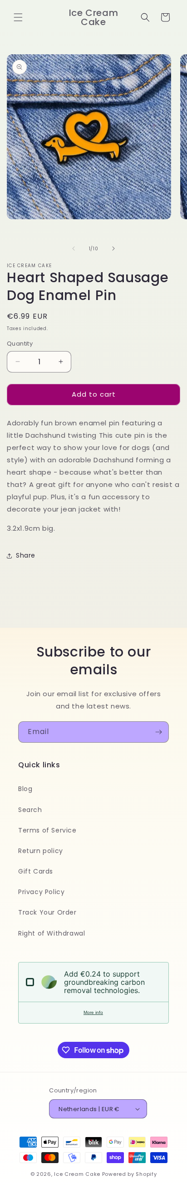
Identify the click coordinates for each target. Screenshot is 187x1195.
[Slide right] (113, 248)
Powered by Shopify (129, 1174)
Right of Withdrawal (51, 933)
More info (93, 1012)
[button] (18, 17)
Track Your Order (47, 912)
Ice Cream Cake (77, 1174)
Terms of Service (47, 830)
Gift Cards (35, 871)
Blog (25, 788)
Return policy (40, 850)
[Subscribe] (158, 732)
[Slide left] (74, 248)
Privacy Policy (41, 891)
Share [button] (25, 555)
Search (30, 809)
